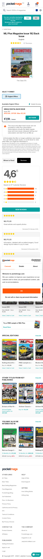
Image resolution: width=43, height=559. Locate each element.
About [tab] (35, 266)
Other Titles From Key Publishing (13, 378)
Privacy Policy (6, 504)
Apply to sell (6, 547)
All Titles (4, 478)
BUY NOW (32, 118)
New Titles (5, 482)
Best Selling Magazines (9, 485)
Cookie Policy (6, 518)
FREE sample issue (26, 363)
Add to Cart (10, 315)
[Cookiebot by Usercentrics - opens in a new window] (31, 260)
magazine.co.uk (26, 538)
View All (38, 335)
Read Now (7, 327)
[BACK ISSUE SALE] (9, 304)
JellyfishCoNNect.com (28, 541)
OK (21, 291)
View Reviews (21, 209)
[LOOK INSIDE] (21, 77)
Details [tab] (21, 266)
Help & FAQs (25, 478)
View (3, 315)
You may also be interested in (10, 421)
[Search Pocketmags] (4, 10)
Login (4, 551)
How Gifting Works (27, 491)
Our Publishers (6, 496)
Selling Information (8, 544)
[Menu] (3, 4)
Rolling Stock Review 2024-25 (9, 363)
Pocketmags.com (27, 534)
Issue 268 (22, 307)
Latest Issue (7, 29)
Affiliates (5, 534)
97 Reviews (27, 43)
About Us (24, 530)
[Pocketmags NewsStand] (13, 4)
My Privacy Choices (8, 522)
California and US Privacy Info (9, 509)
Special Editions (10, 335)
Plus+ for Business (8, 500)
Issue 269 (6, 307)
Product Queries (7, 530)
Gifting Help (25, 495)
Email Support (26, 482)
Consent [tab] (8, 266)
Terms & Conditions (8, 514)
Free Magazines (7, 489)
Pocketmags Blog (7, 493)
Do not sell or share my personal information (21, 297)
